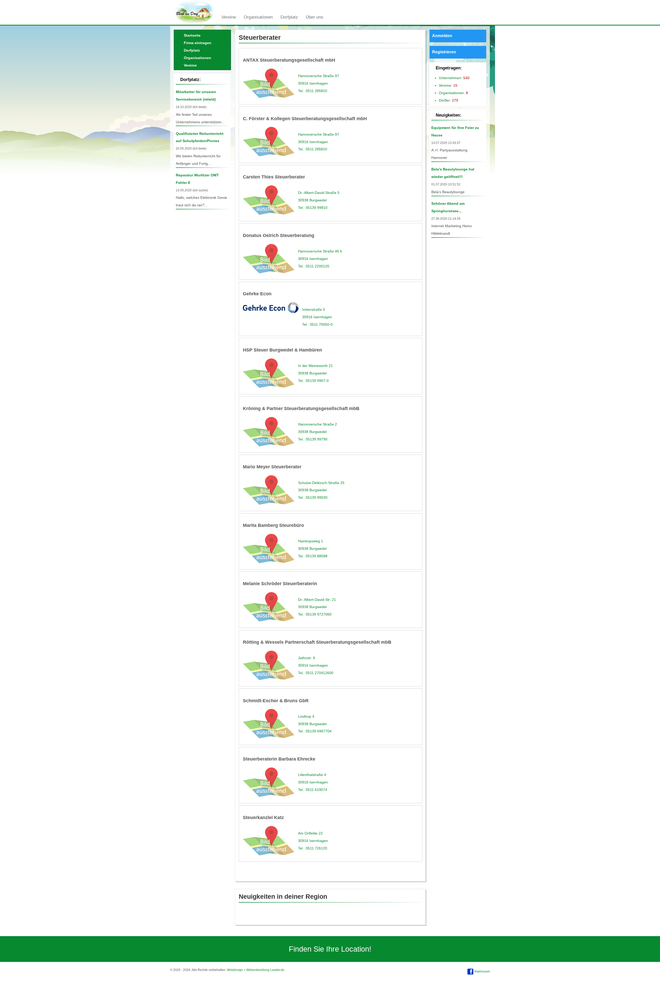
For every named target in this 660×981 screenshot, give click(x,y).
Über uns (314, 17)
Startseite (192, 35)
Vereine (228, 17)
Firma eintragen (197, 43)
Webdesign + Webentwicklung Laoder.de (255, 969)
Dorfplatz (289, 17)
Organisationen (258, 17)
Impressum (482, 971)
